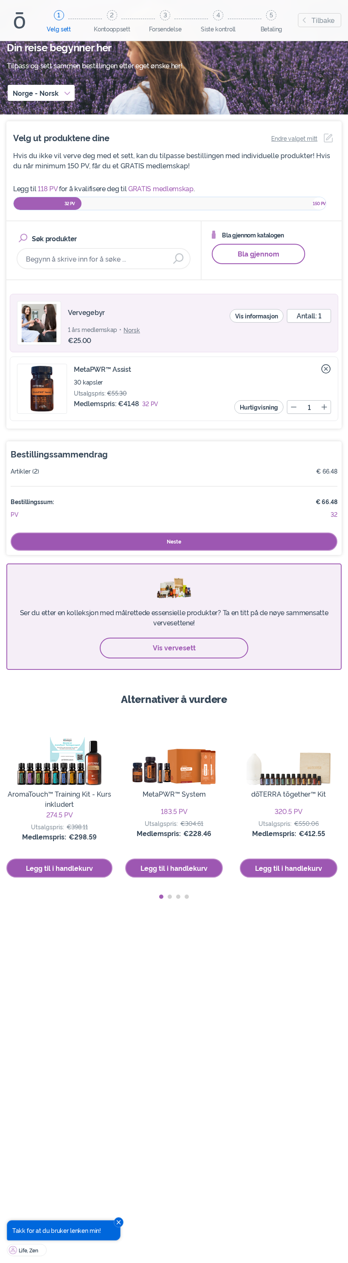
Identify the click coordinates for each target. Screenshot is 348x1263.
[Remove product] (326, 369)
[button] (161, 897)
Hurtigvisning (259, 407)
